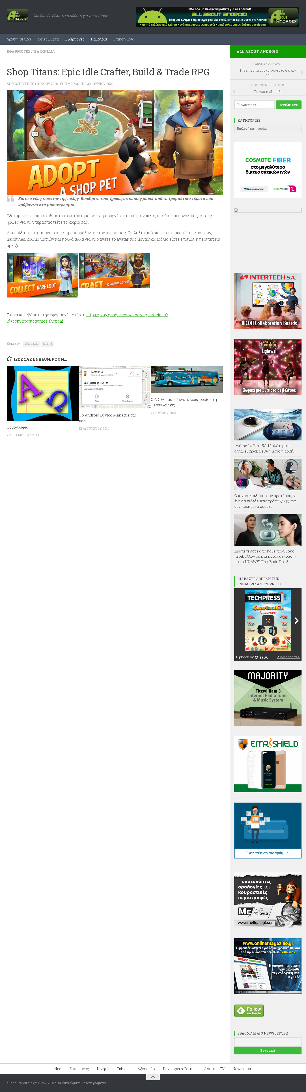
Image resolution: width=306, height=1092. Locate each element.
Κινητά (103, 1068)
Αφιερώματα (48, 39)
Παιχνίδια (99, 39)
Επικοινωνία (123, 39)
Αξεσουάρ (146, 1068)
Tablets (123, 1068)
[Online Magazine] (268, 993)
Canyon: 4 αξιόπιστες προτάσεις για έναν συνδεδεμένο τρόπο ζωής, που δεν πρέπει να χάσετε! (266, 501)
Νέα (57, 1068)
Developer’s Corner (179, 1068)
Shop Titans (31, 343)
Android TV (214, 1068)
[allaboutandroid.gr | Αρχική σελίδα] (17, 15)
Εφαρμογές (75, 39)
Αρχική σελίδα (18, 39)
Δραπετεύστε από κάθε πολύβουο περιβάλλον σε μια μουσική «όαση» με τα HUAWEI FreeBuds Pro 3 (265, 556)
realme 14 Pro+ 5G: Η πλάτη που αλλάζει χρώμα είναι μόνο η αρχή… (265, 448)
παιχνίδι (48, 343)
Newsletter (242, 1068)
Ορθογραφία (17, 427)
